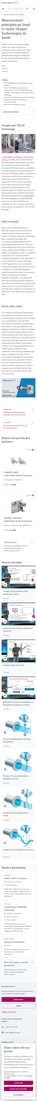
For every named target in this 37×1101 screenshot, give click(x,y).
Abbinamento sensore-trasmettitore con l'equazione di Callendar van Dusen (18, 703)
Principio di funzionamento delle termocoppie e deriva (15, 592)
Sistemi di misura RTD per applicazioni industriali (17, 629)
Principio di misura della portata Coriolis (18, 850)
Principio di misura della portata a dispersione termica (16, 777)
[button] (14, 485)
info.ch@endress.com (13, 1033)
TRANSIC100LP (28, 196)
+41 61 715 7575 (11, 1027)
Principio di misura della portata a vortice (16, 814)
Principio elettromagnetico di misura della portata (17, 740)
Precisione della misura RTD (13, 665)
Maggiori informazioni (9, 1012)
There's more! (10, 542)
